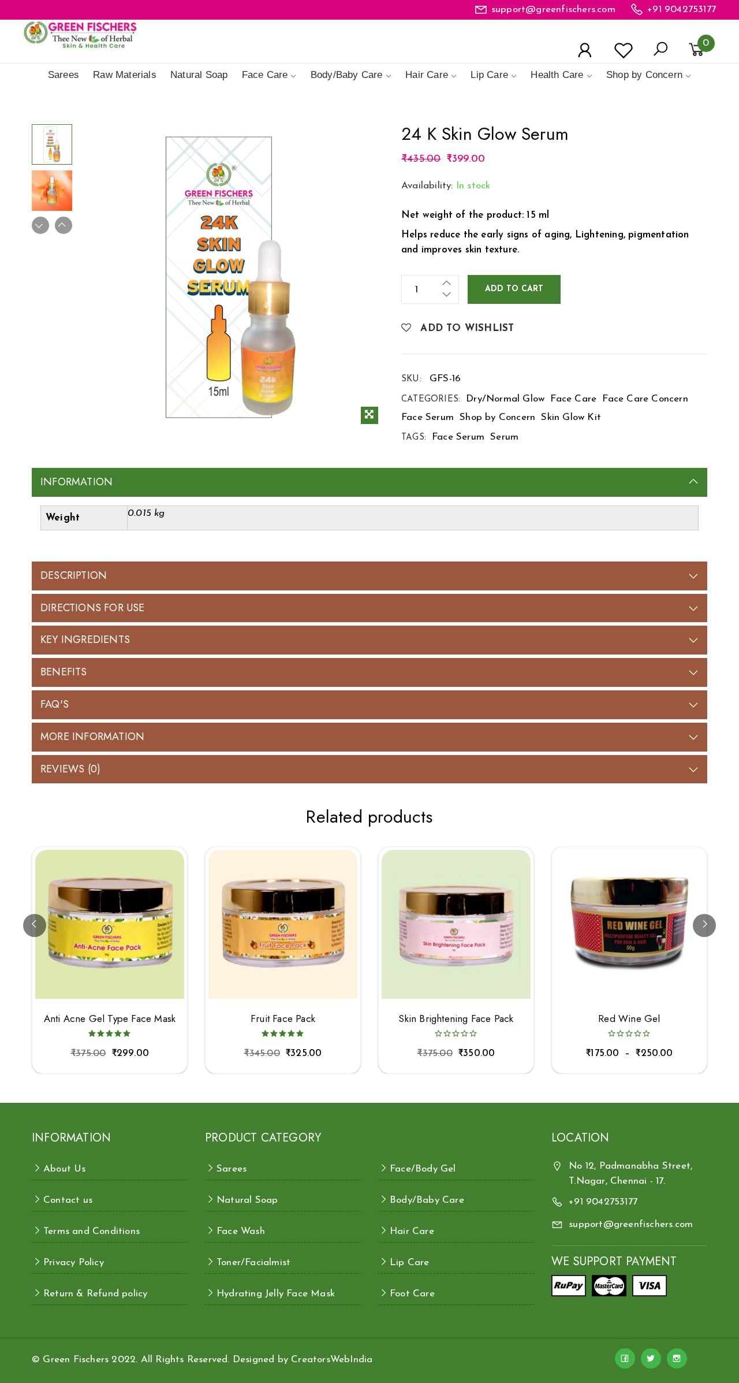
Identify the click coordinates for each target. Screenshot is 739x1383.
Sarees (63, 74)
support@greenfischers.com (553, 9)
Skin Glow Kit (571, 417)
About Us (64, 1169)
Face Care (265, 74)
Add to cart (514, 289)
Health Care (557, 74)
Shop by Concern (644, 74)
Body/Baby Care (347, 74)
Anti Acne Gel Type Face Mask (110, 1018)
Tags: (413, 437)
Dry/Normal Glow (505, 399)
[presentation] (34, 925)
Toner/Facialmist (253, 1262)
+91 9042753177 (681, 9)
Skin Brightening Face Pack (455, 1018)
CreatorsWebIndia (331, 1360)
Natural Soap (198, 74)
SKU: (411, 379)
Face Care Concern (645, 399)
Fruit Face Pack (283, 1018)
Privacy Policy (73, 1262)
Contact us (67, 1200)
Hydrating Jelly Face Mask (276, 1294)
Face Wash (241, 1231)
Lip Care (489, 74)
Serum (504, 437)
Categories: (430, 399)
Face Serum (427, 417)
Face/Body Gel (423, 1169)
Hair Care (426, 74)
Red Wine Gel (629, 1018)
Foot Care (412, 1294)
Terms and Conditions (91, 1231)
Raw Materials (124, 74)
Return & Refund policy (95, 1294)
